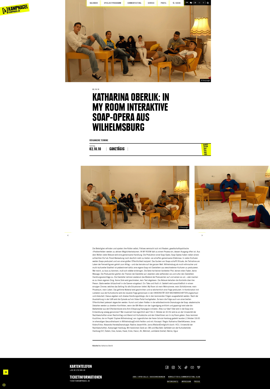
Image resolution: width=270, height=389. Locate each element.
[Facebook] (167, 367)
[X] (179, 367)
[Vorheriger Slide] (68, 235)
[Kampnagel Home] (15, 7)
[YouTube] (192, 367)
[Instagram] (173, 367)
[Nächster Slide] (202, 235)
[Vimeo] (198, 367)
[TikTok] (186, 367)
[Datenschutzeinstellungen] (4, 385)
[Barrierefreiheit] (191, 2)
